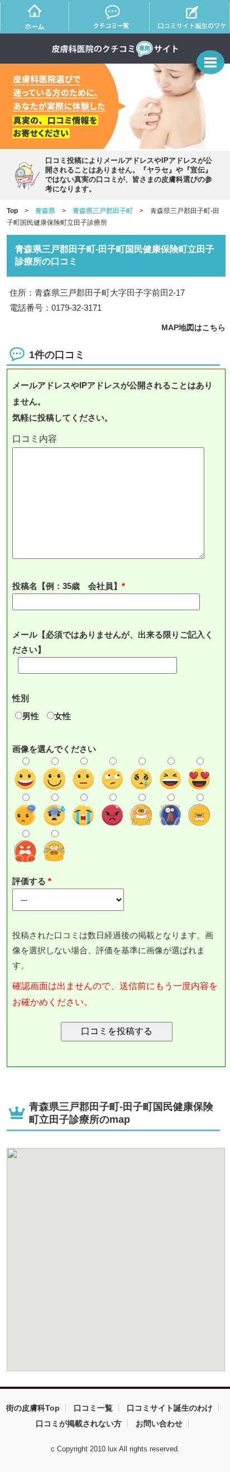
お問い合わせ (159, 1423)
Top (12, 211)
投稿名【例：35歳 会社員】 (67, 586)
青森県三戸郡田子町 (103, 211)
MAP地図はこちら (193, 327)
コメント (116, 439)
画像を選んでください (54, 749)
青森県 (45, 211)
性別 (20, 698)
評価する (30, 881)
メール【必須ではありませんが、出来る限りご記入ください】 (112, 642)
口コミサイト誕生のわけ (170, 1407)
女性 (62, 716)
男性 (30, 716)
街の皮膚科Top (33, 1407)
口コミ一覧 (93, 1407)
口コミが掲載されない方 (79, 1423)
